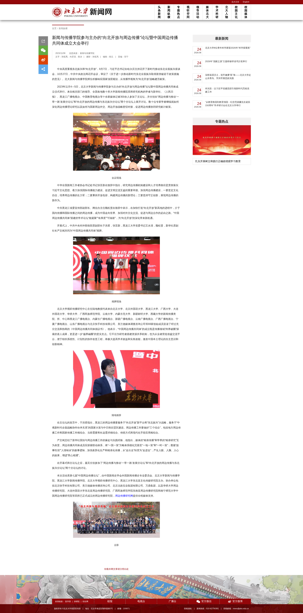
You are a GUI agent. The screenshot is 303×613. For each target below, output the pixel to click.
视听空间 (188, 12)
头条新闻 (159, 12)
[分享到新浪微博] (43, 60)
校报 (109, 601)
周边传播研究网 (124, 495)
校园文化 (236, 12)
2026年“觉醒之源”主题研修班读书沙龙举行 (226, 61)
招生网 (85, 601)
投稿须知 (188, 608)
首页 (54, 28)
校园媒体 (245, 12)
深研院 (77, 601)
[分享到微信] (43, 50)
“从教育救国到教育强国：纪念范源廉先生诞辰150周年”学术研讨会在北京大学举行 (227, 104)
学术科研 (217, 12)
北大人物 (226, 12)
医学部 (68, 601)
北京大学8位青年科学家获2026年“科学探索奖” (228, 48)
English (246, 2)
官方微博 (237, 601)
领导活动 (197, 12)
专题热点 (178, 12)
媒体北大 (207, 12)
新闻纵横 (168, 12)
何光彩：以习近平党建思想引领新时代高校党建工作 (227, 90)
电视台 (141, 601)
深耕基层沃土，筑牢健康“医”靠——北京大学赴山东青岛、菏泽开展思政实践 (228, 76)
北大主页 (235, 2)
